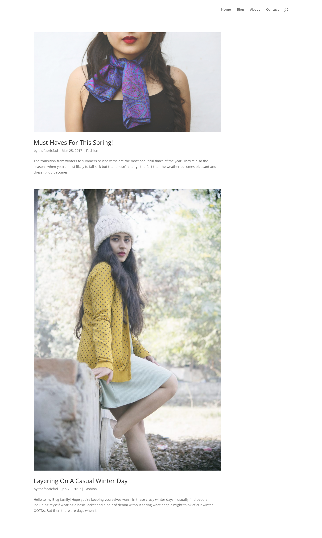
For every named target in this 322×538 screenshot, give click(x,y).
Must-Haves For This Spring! (73, 142)
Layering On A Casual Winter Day (81, 480)
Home (226, 10)
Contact (272, 10)
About (255, 10)
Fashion (92, 150)
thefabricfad (48, 150)
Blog (240, 10)
